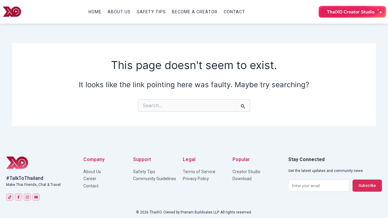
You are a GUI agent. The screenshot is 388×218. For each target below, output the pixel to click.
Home (95, 11)
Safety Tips (151, 11)
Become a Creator (195, 11)
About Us (119, 11)
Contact (234, 11)
